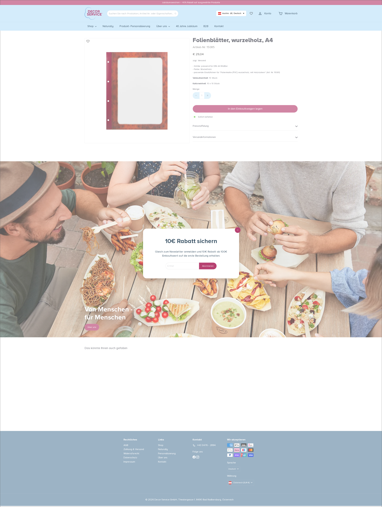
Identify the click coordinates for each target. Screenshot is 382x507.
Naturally (108, 26)
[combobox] (142, 13)
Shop (91, 26)
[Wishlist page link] (251, 13)
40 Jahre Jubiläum (187, 26)
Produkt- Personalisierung (134, 26)
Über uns (162, 26)
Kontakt (218, 26)
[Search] (175, 13)
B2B (205, 26)
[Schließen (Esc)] (237, 230)
